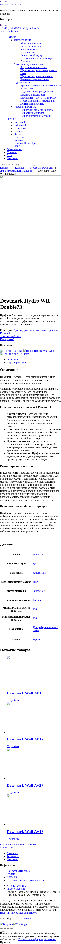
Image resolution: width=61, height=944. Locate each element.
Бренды (11, 118)
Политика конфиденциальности (25, 880)
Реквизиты (13, 856)
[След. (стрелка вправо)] (4, 931)
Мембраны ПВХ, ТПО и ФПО (38, 97)
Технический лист (10, 336)
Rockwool (19, 121)
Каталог (11, 36)
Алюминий (39, 572)
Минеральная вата (31, 43)
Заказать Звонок (9, 31)
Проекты (12, 152)
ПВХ (36, 581)
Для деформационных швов (36, 109)
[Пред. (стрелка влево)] (1, 931)
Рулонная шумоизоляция (34, 79)
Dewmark (19, 137)
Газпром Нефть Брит (25, 143)
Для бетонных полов (32, 112)
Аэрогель (25, 61)
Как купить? (7, 339)
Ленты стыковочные (32, 103)
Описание (12, 359)
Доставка (12, 876)
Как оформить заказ (18, 870)
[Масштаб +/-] (11, 928)
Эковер (18, 131)
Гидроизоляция (22, 82)
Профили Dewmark (25, 106)
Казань (4, 1)
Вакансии (12, 853)
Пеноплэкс (20, 128)
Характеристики (16, 362)
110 (35, 609)
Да (34, 563)
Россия (37, 600)
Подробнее (13, 700)
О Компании (14, 149)
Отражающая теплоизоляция (37, 58)
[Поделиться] (4, 928)
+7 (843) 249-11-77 (10, 4)
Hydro (36, 639)
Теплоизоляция (22, 39)
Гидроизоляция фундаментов (37, 91)
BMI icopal (20, 125)
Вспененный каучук (32, 55)
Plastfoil (18, 134)
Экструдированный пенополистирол (31, 47)
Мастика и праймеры (32, 94)
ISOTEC (18, 146)
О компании (7, 847)
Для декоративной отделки (36, 115)
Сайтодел (26, 918)
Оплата (11, 873)
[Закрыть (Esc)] (1, 928)
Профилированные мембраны (37, 100)
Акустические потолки (33, 67)
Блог (9, 155)
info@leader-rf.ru (31, 28)
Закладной (39, 590)
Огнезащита (27, 52)
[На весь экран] (8, 928)
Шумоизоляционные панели (36, 76)
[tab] (34, 359)
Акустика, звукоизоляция (28, 64)
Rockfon (18, 140)
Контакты (12, 158)
